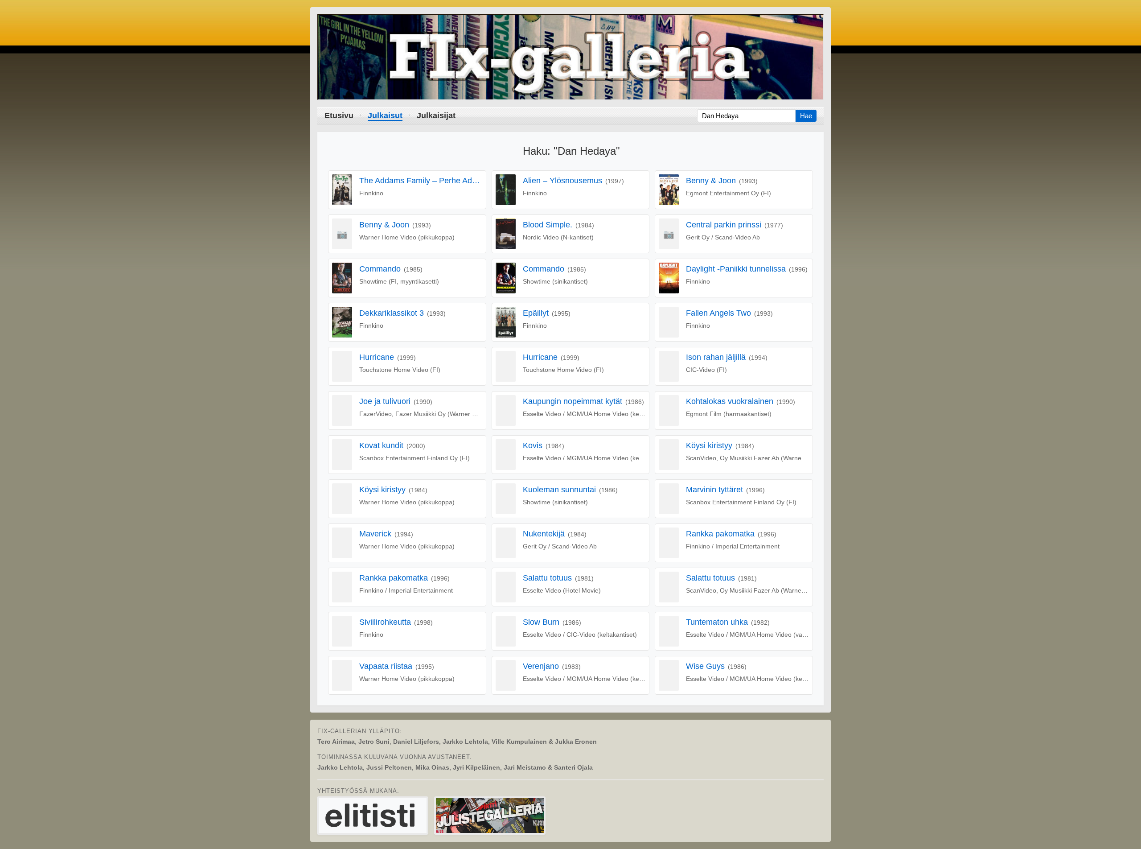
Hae (806, 116)
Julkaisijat (436, 115)
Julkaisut (385, 115)
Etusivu (338, 115)
